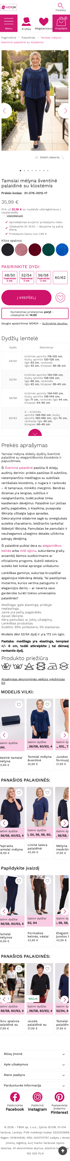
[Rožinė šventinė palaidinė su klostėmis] (21, 249)
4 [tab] (32, 171)
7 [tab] (44, 171)
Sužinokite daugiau (55, 323)
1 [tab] (20, 171)
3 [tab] (28, 171)
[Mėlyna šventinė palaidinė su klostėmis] (62, 249)
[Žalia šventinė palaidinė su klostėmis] (48, 249)
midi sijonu (28, 551)
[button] (4, 735)
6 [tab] (40, 171)
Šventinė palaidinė (19, 468)
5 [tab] (36, 171)
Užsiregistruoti (15, 215)
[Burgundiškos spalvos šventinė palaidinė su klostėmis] (35, 249)
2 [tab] (24, 171)
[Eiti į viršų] (62, 1150)
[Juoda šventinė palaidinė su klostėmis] (7, 249)
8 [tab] (48, 171)
